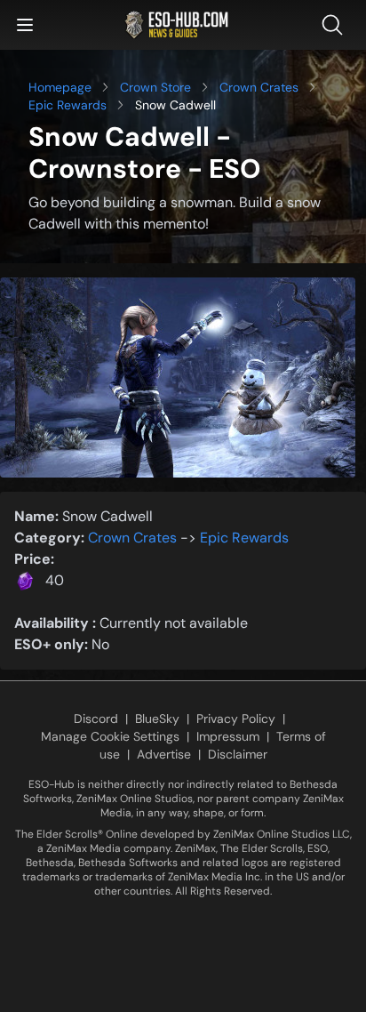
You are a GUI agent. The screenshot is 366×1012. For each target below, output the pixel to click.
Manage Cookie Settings (110, 736)
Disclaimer (237, 754)
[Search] (336, 25)
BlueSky (157, 719)
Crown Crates (258, 87)
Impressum (227, 736)
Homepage (60, 87)
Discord (96, 719)
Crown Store (155, 87)
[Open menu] (25, 25)
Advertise (164, 754)
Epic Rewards (67, 105)
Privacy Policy (235, 719)
